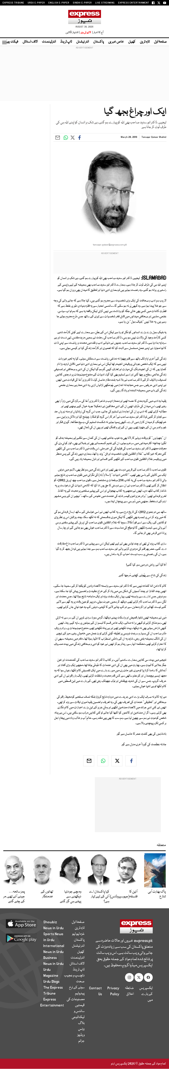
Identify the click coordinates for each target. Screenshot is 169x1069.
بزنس (81, 1029)
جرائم (81, 1041)
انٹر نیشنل (82, 41)
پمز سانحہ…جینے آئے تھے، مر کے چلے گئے (14, 896)
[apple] (26, 923)
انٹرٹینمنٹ (49, 41)
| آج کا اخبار (97, 32)
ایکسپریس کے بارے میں (146, 994)
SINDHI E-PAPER (82, 3)
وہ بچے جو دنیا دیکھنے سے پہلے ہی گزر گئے (70, 896)
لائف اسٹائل (30, 41)
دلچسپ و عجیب (74, 975)
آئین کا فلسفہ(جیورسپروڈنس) (124, 894)
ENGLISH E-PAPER (58, 3)
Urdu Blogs (51, 981)
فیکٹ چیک (10, 41)
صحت (80, 981)
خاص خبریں (116, 41)
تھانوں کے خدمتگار (47, 894)
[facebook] (130, 760)
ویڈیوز (80, 1035)
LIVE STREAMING (105, 3)
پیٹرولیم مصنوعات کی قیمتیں (75, 999)
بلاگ (81, 1023)
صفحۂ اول (160, 41)
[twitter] (116, 760)
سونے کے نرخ (76, 987)
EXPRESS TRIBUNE (13, 3)
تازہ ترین (145, 41)
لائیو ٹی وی (86, 32)
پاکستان (98, 41)
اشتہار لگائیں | (73, 32)
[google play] (26, 938)
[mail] (88, 760)
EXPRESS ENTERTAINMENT (133, 3)
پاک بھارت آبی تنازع (157, 894)
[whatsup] (102, 760)
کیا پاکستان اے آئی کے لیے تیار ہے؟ (99, 896)
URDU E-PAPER (36, 3)
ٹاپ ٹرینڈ (66, 41)
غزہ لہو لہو (78, 934)
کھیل (132, 41)
